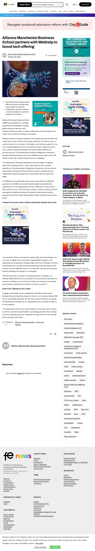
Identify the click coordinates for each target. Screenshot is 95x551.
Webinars (37, 514)
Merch (72, 11)
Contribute (31, 11)
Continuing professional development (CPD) (72, 347)
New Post (6, 519)
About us (6, 479)
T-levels (80, 423)
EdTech (36, 460)
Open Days (37, 510)
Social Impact (38, 469)
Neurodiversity (69, 396)
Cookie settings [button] (40, 547)
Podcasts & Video (42, 11)
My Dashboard (8, 521)
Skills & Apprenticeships (42, 466)
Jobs (59, 11)
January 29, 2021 (14, 57)
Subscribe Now (80, 11)
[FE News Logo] (8, 4)
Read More (39, 543)
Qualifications (77, 405)
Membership (7, 527)
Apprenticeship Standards (73, 323)
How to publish (8, 515)
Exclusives (22, 11)
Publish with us (8, 485)
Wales (76, 432)
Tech (66, 427)
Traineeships (75, 427)
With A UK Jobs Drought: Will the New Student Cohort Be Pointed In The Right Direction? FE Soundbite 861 (45, 5)
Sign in (74, 4)
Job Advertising (69, 481)
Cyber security (81, 353)
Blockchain (80, 333)
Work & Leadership (40, 465)
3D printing (68, 319)
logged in (21, 373)
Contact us (7, 481)
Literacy (82, 380)
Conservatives (78, 342)
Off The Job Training (71, 400)
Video (5, 504)
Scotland (67, 409)
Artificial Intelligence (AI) (72, 328)
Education (37, 458)
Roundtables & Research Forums (45, 512)
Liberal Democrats (79, 375)
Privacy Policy (8, 489)
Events (65, 11)
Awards (36, 502)
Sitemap (6, 491)
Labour (66, 375)
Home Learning (76, 366)
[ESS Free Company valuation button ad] (76, 47)
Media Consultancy (70, 483)
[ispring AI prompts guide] (15, 243)
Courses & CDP (39, 506)
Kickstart (79, 371)
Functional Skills (69, 362)
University (67, 432)
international (68, 371)
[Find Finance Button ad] (76, 67)
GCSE (66, 366)
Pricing (66, 475)
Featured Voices (69, 460)
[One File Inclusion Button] (15, 222)
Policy (84, 400)
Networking (37, 508)
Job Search (37, 483)
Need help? (7, 529)
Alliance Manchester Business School (21, 54)
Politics (66, 405)
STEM (83, 414)
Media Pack (68, 477)
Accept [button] (55, 547)
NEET (76, 391)
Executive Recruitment (41, 481)
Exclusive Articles (70, 458)
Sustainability (69, 423)
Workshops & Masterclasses (44, 516)
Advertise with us (9, 487)
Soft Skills (67, 414)
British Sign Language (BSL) (74, 337)
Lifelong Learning (70, 380)
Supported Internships (72, 418)
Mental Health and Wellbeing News (74, 386)
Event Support (69, 485)
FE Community (8, 483)
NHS (79, 396)
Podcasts (6, 502)
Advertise (53, 11)
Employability (38, 462)
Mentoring (67, 391)
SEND (76, 409)
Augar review (68, 333)
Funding (81, 362)
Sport (76, 414)
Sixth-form (85, 409)
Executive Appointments (42, 479)
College (66, 342)
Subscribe (85, 4)
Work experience (70, 436)
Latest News (13, 11)
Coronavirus (68, 353)
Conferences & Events (41, 504)
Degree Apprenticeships (73, 357)
